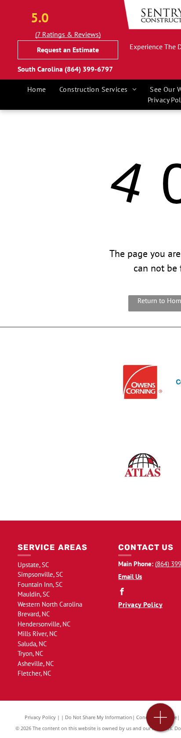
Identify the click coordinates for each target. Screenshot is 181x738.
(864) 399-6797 (89, 69)
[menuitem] (37, 89)
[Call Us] (160, 722)
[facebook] (121, 592)
